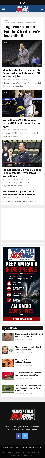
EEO (3, 452)
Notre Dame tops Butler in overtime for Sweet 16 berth (19, 193)
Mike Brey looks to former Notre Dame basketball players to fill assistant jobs (22, 73)
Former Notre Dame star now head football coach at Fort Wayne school (28, 388)
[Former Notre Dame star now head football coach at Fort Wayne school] (8, 389)
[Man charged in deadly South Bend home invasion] (8, 350)
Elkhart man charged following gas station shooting (29, 335)
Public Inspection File (34, 452)
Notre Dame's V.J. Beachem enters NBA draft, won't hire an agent (21, 123)
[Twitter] (25, 436)
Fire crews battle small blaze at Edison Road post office (28, 374)
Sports (6, 42)
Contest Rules (20, 452)
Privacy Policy (15, 456)
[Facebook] (18, 436)
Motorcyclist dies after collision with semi (25, 361)
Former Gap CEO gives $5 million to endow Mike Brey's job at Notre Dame (22, 173)
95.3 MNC (7, 79)
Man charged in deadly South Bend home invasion (28, 348)
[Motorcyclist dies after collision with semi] (8, 363)
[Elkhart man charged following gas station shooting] (8, 337)
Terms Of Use (27, 456)
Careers (9, 452)
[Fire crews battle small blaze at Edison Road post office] (8, 375)
